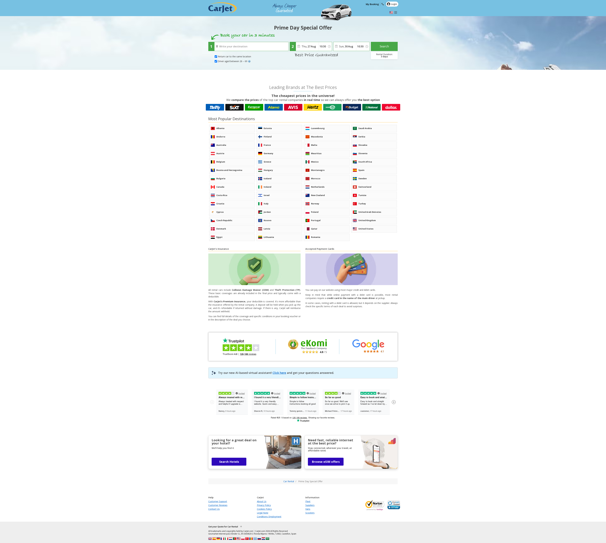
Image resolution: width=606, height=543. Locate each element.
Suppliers (310, 505)
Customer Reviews (217, 505)
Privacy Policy (264, 505)
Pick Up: (219, 44)
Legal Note (262, 512)
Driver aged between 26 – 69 (232, 61)
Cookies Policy (264, 508)
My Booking (372, 4)
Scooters (310, 512)
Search (384, 46)
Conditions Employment (269, 516)
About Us (261, 501)
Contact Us (214, 508)
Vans (307, 508)
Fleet (307, 501)
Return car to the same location (234, 56)
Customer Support (217, 501)
